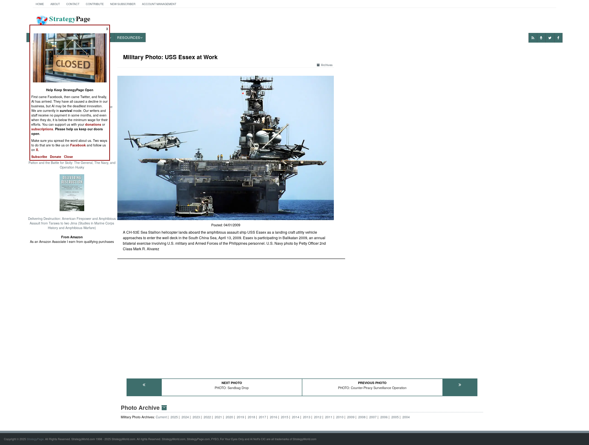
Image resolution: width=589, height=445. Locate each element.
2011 (328, 417)
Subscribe (39, 156)
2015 (284, 417)
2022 (207, 417)
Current (162, 417)
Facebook (78, 145)
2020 (229, 417)
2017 (262, 417)
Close (68, 156)
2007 (373, 417)
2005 (395, 417)
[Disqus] (302, 316)
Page (69, 21)
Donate (55, 156)
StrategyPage (35, 439)
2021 (218, 417)
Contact (72, 4)
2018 (251, 417)
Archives (327, 65)
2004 (406, 417)
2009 (351, 417)
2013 (306, 417)
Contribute (95, 4)
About (55, 4)
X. (37, 149)
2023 (196, 417)
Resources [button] (128, 37)
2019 (240, 417)
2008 (362, 417)
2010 (340, 417)
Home (40, 4)
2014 (295, 417)
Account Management (159, 4)
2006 (384, 417)
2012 (317, 417)
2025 (174, 417)
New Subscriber (123, 4)
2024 (185, 417)
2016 (273, 417)
